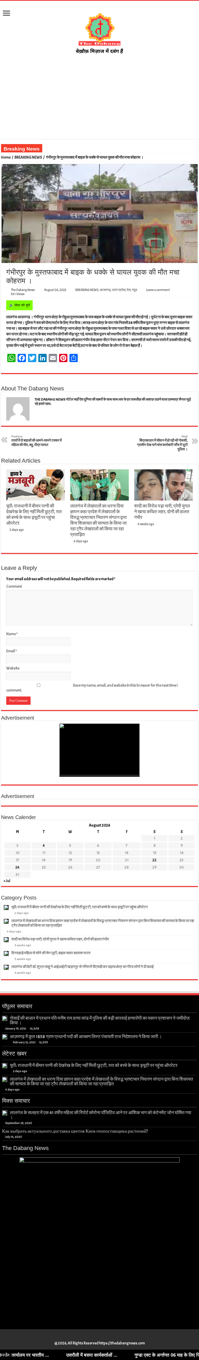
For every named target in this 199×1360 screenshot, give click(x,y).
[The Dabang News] (99, 31)
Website (12, 668)
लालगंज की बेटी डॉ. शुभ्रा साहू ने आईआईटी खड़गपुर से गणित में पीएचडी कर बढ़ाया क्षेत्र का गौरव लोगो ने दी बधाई (82, 966)
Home (6, 157)
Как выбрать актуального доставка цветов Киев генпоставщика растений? (75, 1131)
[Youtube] (102, 1337)
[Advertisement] (99, 96)
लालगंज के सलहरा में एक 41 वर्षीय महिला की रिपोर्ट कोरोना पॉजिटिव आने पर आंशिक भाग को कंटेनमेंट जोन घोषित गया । (100, 1115)
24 (17, 867)
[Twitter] (97, 1337)
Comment (14, 586)
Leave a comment (158, 290)
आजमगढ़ (105, 290)
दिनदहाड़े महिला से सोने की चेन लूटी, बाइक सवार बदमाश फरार (51, 953)
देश (129, 290)
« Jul (7, 880)
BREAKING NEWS (28, 157)
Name (12, 634)
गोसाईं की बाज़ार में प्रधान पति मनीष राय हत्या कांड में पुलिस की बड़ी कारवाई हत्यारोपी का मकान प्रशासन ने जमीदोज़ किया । (100, 1020)
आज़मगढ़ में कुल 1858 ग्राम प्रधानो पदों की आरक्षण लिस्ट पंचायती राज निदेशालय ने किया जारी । (86, 1036)
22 (154, 860)
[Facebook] (92, 1337)
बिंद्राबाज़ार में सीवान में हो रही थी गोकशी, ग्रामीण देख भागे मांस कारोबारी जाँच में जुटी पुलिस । (162, 443)
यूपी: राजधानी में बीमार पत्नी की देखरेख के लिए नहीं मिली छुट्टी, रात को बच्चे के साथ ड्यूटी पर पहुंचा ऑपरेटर (34, 514)
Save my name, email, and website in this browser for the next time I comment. (92, 688)
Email (11, 651)
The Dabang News (23, 290)
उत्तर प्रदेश (118, 290)
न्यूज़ (134, 290)
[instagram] (107, 1337)
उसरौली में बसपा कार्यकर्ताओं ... (51, 1355)
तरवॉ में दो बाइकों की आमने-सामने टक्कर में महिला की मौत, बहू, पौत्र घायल (36, 441)
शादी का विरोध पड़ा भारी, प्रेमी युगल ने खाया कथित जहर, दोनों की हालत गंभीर (162, 511)
